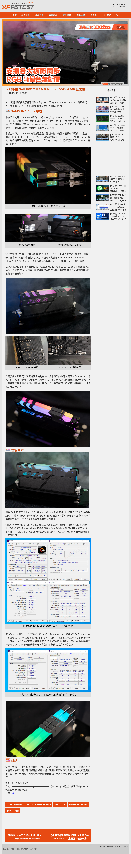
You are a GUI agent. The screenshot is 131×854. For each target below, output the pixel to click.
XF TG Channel (120, 6)
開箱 (16, 810)
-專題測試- (53, 15)
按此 (14, 793)
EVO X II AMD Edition (39, 804)
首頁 (15, 15)
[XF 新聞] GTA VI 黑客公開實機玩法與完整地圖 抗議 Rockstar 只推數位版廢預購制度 (118, 111)
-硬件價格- (67, 15)
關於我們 (102, 847)
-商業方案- (81, 15)
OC (64, 804)
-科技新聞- (26, 15)
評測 (9, 810)
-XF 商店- (107, 15)
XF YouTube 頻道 (121, 4)
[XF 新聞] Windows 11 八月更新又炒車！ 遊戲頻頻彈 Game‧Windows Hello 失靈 (118, 130)
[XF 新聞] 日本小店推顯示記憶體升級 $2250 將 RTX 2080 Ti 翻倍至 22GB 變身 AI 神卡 (118, 181)
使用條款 (110, 847)
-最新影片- (95, 15)
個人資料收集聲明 (121, 847)
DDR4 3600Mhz (15, 804)
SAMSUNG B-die (78, 804)
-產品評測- (39, 15)
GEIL (56, 804)
